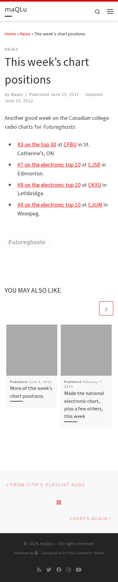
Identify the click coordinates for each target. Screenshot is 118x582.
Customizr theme (89, 553)
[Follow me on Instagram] (68, 570)
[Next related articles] (106, 308)
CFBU (70, 144)
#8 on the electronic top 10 (49, 184)
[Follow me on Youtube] (78, 570)
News (25, 34)
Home (10, 34)
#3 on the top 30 (36, 144)
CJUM (95, 204)
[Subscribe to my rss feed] (39, 570)
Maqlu (17, 94)
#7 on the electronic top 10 (49, 164)
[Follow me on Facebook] (58, 570)
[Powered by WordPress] (36, 553)
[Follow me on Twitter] (48, 570)
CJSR (94, 164)
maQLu (47, 543)
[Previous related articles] (91, 308)
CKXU (94, 184)
